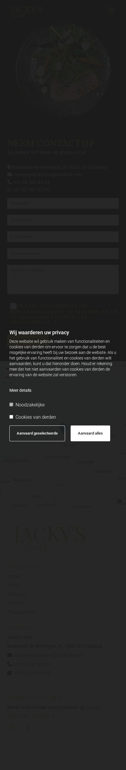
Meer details (20, 390)
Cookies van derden (36, 417)
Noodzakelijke (30, 405)
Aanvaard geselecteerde (37, 433)
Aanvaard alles (90, 433)
